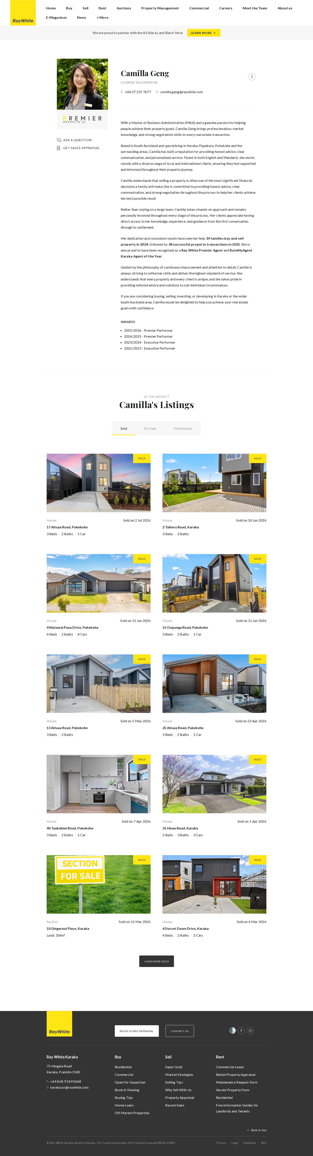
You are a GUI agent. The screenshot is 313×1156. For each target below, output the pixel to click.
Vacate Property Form (233, 1090)
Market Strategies (179, 1074)
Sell (168, 1057)
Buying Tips (124, 1097)
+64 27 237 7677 (138, 92)
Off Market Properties (132, 1113)
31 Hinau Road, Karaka (180, 828)
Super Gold (173, 1067)
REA (263, 1143)
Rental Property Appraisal (236, 1074)
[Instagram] (250, 1030)
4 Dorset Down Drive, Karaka (185, 928)
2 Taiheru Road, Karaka (180, 527)
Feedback (249, 1143)
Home (51, 8)
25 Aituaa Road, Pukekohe (183, 728)
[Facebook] (252, 76)
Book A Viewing (127, 1090)
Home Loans (124, 1105)
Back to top (258, 1130)
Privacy (221, 1143)
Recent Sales (174, 1105)
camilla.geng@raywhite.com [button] (181, 92)
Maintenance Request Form (236, 1082)
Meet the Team (255, 8)
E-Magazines (56, 17)
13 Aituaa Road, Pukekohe (67, 728)
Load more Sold (156, 961)
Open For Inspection (130, 1082)
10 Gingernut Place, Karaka (68, 928)
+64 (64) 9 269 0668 (65, 1081)
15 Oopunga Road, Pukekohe (185, 627)
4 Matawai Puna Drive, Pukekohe (72, 627)
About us (285, 8)
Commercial (124, 1074)
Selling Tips (174, 1082)
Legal (234, 1143)
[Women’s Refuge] (232, 1031)
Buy (118, 1057)
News (81, 17)
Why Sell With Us (178, 1090)
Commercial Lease (230, 1067)
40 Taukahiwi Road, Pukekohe (70, 828)
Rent (220, 1057)
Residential (123, 1067)
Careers (226, 8)
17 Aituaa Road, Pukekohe (67, 527)
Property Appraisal (179, 1097)
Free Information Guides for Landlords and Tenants (237, 1108)
